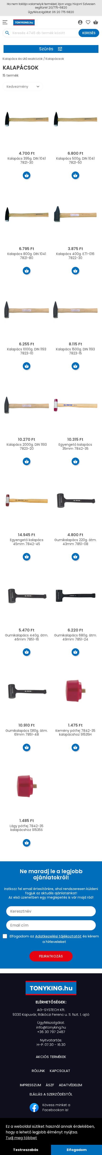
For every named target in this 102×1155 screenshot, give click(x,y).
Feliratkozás (51, 956)
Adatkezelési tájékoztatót (58, 936)
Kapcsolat (60, 1070)
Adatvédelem (70, 1084)
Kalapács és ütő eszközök (23, 58)
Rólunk (38, 1070)
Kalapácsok (55, 58)
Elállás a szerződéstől (51, 1094)
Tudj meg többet (21, 1138)
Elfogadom (77, 1149)
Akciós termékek (51, 1056)
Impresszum (30, 1084)
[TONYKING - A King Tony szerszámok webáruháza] (51, 988)
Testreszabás (25, 1149)
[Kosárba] (26, 175)
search (7, 33)
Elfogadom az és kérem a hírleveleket (54, 939)
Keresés (88, 33)
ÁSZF (50, 1084)
